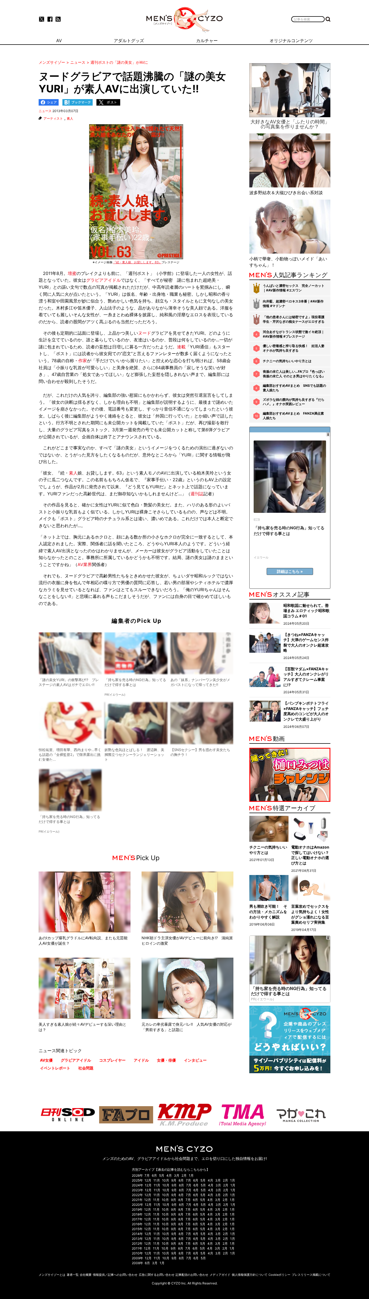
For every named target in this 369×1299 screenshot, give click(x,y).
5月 (161, 1175)
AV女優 (46, 1060)
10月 (165, 1180)
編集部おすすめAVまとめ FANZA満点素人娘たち (293, 415)
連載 (181, 346)
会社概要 (86, 1275)
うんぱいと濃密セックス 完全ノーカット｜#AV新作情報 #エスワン (293, 288)
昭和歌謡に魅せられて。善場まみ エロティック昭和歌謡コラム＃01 (306, 610)
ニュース (45, 111)
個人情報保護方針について (249, 1275)
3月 (176, 1175)
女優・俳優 (166, 1060)
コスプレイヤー (112, 1060)
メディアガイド (220, 1275)
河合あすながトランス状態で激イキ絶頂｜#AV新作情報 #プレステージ (293, 334)
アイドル (141, 1060)
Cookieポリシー (279, 1275)
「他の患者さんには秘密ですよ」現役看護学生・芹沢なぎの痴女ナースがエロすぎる (293, 319)
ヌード (144, 333)
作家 (82, 360)
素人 (70, 118)
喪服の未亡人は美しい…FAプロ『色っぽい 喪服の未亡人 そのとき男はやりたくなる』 (294, 373)
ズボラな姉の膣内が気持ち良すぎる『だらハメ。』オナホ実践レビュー (293, 402)
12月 (148, 1180)
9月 (173, 1180)
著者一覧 (73, 1275)
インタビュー (195, 1060)
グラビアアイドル (103, 280)
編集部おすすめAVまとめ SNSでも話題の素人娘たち (294, 387)
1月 (191, 1175)
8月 (181, 1180)
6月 (154, 1175)
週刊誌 (196, 493)
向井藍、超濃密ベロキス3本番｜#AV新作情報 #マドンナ (293, 303)
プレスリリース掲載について (311, 1275)
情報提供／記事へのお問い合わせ (115, 1275)
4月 (169, 1175)
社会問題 (85, 1068)
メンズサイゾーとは (52, 1275)
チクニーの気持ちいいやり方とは (287, 361)
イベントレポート (55, 1068)
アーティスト (53, 118)
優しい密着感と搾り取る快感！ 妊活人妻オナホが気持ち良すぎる (293, 348)
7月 (147, 1175)
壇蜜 (72, 273)
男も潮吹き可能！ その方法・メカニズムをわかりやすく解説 (268, 911)
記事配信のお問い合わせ (192, 1275)
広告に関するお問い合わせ (157, 1275)
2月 (184, 1175)
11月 (156, 1180)
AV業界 (85, 564)
